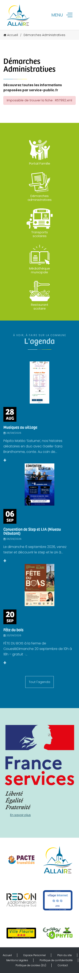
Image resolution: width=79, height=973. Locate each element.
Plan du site (64, 955)
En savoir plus (20, 815)
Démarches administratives (40, 198)
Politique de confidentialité (56, 960)
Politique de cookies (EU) (31, 965)
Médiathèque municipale (39, 270)
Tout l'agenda (39, 682)
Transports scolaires (39, 234)
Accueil (12, 35)
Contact (63, 965)
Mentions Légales (17, 960)
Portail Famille (39, 163)
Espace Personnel (34, 955)
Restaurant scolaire (39, 306)
